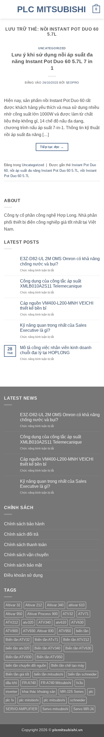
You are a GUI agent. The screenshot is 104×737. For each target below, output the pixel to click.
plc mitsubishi (54, 700)
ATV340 (44, 622)
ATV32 (68, 614)
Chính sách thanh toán (25, 544)
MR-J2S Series (72, 692)
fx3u (79, 683)
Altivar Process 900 (42, 614)
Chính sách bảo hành (24, 524)
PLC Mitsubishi (51, 9)
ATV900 (12, 631)
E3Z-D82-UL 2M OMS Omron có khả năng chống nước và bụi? (60, 261)
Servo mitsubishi (55, 709)
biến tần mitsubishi (48, 674)
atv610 (61, 622)
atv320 (28, 622)
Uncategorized (52, 48)
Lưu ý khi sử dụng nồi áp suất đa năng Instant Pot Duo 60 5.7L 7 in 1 (52, 61)
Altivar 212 (33, 605)
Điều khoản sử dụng (23, 575)
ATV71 (83, 614)
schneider (77, 700)
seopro (72, 82)
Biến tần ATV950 (49, 657)
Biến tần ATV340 (47, 648)
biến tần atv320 (17, 648)
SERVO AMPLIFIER (21, 709)
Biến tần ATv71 (46, 640)
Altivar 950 (14, 614)
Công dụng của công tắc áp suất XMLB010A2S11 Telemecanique (51, 283)
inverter (11, 692)
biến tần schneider (82, 674)
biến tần (82, 631)
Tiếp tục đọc (52, 147)
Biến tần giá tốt (17, 674)
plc (91, 692)
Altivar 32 (13, 605)
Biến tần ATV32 (18, 640)
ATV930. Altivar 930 (38, 631)
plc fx (10, 700)
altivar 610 (77, 605)
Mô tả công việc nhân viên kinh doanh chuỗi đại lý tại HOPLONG (55, 350)
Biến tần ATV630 (78, 648)
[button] (7, 9)
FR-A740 (29, 683)
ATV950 (65, 631)
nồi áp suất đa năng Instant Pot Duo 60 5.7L (44, 171)
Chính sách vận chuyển (26, 554)
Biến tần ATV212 (76, 640)
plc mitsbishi (29, 700)
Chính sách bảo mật (23, 565)
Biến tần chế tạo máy (67, 666)
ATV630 (77, 622)
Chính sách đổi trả (21, 534)
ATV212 (12, 622)
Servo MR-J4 (83, 709)
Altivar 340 (55, 605)
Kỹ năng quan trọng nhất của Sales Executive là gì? (53, 328)
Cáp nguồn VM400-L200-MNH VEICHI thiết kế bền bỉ (56, 305)
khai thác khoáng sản (38, 692)
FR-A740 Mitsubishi (56, 683)
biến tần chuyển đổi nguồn (26, 666)
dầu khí (11, 683)
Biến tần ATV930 (18, 657)
